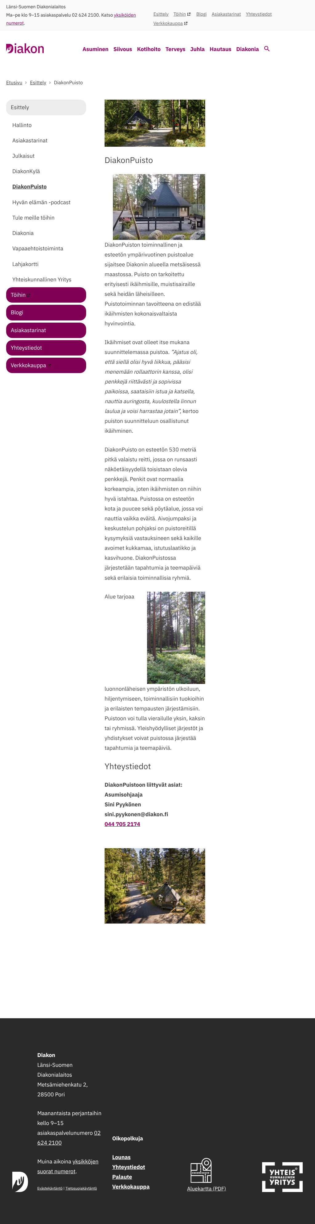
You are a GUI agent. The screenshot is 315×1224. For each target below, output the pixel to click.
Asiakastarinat (226, 14)
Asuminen (95, 49)
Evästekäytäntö (49, 1188)
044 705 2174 (122, 824)
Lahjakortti (25, 264)
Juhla (197, 49)
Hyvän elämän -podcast (41, 202)
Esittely (161, 14)
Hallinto (22, 125)
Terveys (175, 49)
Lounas (121, 1157)
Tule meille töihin (33, 217)
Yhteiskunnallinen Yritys (41, 279)
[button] (267, 49)
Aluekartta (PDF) (206, 1188)
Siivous (123, 49)
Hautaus (221, 49)
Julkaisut (23, 155)
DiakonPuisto (29, 186)
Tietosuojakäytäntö (81, 1188)
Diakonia (247, 49)
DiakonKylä (26, 171)
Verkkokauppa (168, 23)
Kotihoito (149, 49)
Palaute (122, 1176)
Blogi (201, 14)
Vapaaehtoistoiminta (37, 248)
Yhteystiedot (259, 14)
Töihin (179, 14)
